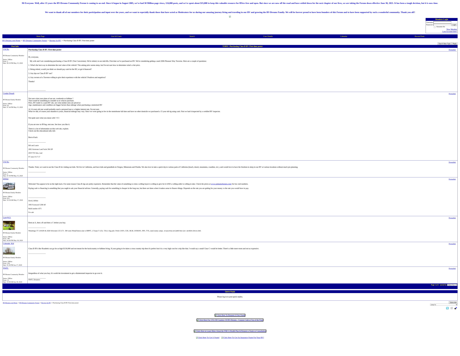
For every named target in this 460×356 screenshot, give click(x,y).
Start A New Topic (444, 44)
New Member (451, 29)
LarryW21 (7, 218)
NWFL (6, 268)
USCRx (6, 49)
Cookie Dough (8, 93)
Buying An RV (55, 41)
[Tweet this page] (447, 308)
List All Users (116, 36)
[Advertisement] (230, 348)
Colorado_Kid (8, 243)
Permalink (452, 50)
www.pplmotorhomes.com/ (221, 184)
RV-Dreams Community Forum (35, 41)
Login (454, 25)
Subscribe (453, 302)
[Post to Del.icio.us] (456, 308)
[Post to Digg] (451, 308)
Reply (455, 44)
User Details (268, 36)
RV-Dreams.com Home (11, 41)
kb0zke (6, 179)
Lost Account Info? (449, 31)
